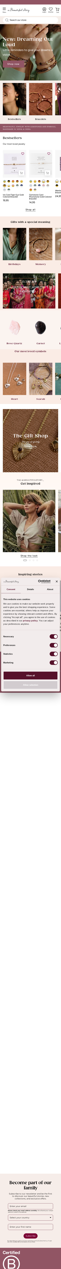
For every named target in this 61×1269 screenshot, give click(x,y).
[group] (30, 524)
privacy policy (30, 620)
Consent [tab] (11, 589)
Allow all (30, 675)
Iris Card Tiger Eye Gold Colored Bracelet (13, 196)
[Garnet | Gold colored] (17, 181)
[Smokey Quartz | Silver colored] (48, 185)
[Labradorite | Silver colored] (17, 185)
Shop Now (30, 446)
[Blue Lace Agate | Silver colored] (4, 190)
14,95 (32, 202)
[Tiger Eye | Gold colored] (4, 185)
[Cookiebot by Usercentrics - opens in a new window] (38, 581)
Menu (5, 11)
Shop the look (29, 555)
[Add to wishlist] (23, 153)
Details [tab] (30, 589)
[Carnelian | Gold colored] (13, 181)
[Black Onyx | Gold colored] (8, 181)
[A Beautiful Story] (21, 10)
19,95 (6, 200)
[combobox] (30, 20)
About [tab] (50, 589)
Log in (44, 10)
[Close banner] (57, 581)
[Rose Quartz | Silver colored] (43, 185)
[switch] (54, 645)
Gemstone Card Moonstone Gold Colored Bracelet (40, 197)
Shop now (13, 64)
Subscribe (30, 1236)
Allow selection (30, 685)
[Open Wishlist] (51, 9)
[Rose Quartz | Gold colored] (13, 185)
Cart (58, 11)
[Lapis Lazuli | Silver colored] (21, 185)
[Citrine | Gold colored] (21, 181)
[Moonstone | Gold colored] (8, 185)
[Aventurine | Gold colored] (4, 181)
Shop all (31, 209)
